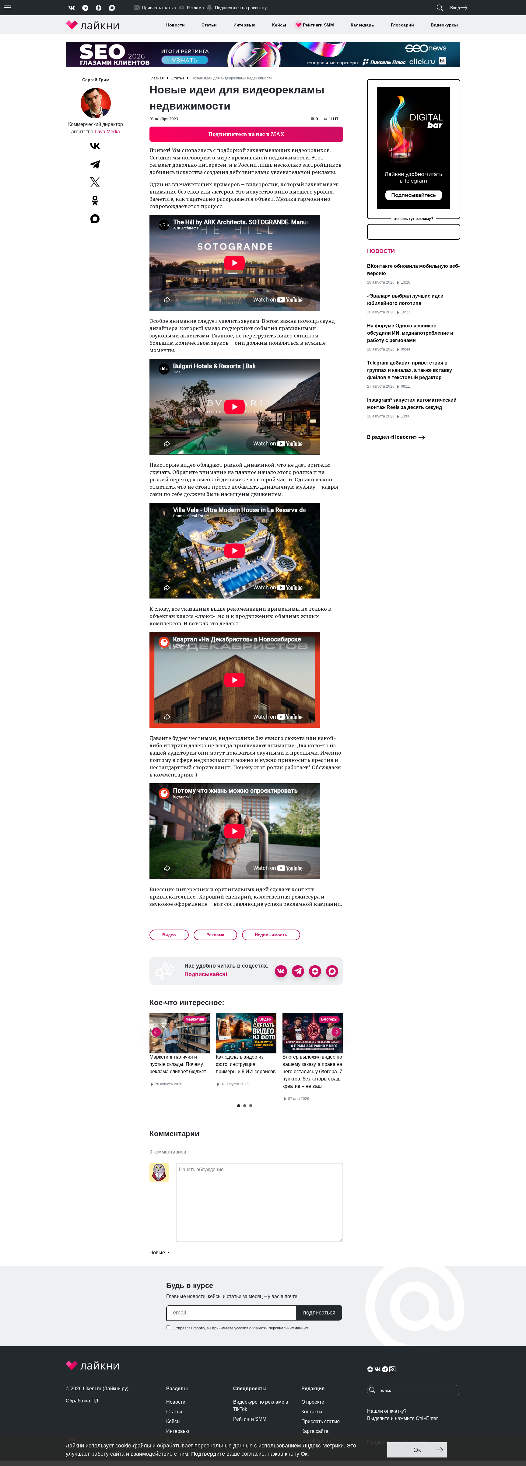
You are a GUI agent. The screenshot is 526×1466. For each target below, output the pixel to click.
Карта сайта (314, 1431)
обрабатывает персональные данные (205, 1446)
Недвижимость (271, 934)
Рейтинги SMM (318, 25)
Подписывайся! (205, 974)
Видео (169, 934)
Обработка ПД (82, 1400)
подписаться (319, 1313)
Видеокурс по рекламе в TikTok (260, 1405)
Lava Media (107, 131)
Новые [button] (157, 1252)
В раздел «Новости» (392, 437)
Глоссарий (402, 25)
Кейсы (279, 25)
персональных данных (288, 1328)
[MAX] (95, 218)
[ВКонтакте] (95, 145)
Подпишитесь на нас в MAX (246, 134)
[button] (238, 1105)
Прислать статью (320, 1421)
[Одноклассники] (95, 200)
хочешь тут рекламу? (413, 219)
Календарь (362, 25)
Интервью (244, 25)
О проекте (312, 1402)
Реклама (215, 934)
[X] (95, 182)
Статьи (209, 25)
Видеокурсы (444, 25)
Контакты (311, 1411)
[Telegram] (95, 164)
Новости (175, 25)
